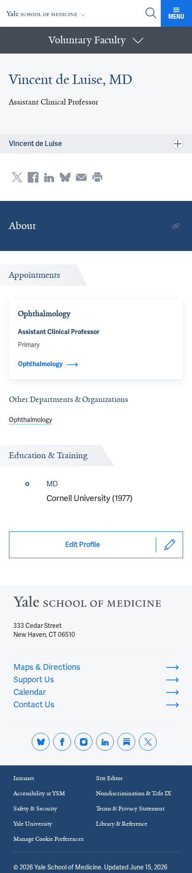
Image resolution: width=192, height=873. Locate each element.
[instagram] (83, 742)
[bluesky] (41, 742)
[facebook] (62, 742)
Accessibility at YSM (39, 793)
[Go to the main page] (48, 13)
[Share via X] (17, 177)
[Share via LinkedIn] (49, 177)
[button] (96, 40)
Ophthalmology (30, 420)
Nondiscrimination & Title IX (133, 793)
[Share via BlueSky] (65, 177)
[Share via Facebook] (33, 177)
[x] (148, 742)
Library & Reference (121, 823)
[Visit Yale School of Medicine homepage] (87, 604)
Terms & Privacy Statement (130, 808)
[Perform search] (151, 14)
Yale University (32, 823)
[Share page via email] (81, 177)
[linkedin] (105, 742)
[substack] (126, 742)
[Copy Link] (176, 226)
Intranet (23, 778)
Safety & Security (35, 808)
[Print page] (97, 177)
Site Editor (109, 778)
